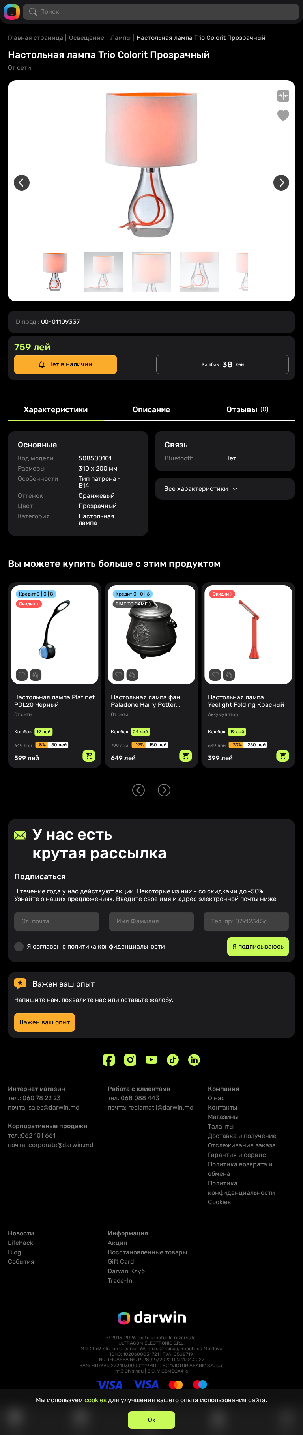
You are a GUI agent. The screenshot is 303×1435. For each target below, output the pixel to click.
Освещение (86, 37)
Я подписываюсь (258, 946)
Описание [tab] (151, 409)
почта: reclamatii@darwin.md (151, 1107)
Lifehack (20, 1242)
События (21, 1261)
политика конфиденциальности (116, 946)
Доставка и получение (242, 1136)
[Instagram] (130, 1060)
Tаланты (221, 1126)
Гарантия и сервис (237, 1154)
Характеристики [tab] (56, 409)
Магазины (223, 1117)
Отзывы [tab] (247, 409)
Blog (14, 1252)
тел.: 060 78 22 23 (34, 1098)
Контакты (222, 1107)
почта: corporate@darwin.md (51, 1145)
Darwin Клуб (126, 1271)
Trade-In (120, 1280)
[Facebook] (109, 1060)
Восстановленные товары (147, 1252)
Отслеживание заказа (242, 1145)
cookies (95, 1400)
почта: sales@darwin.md (44, 1107)
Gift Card (121, 1261)
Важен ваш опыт (44, 1022)
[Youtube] (151, 1060)
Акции (117, 1242)
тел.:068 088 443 (133, 1098)
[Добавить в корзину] (88, 756)
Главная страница (35, 37)
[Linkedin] (194, 1060)
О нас (216, 1098)
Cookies (219, 1202)
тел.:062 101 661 (32, 1135)
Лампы (120, 37)
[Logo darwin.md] (12, 11)
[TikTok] (173, 1060)
